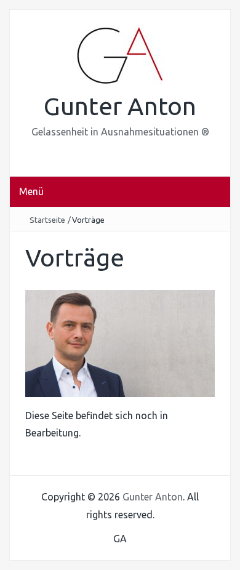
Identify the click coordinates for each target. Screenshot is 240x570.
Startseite (47, 219)
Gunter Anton (120, 106)
